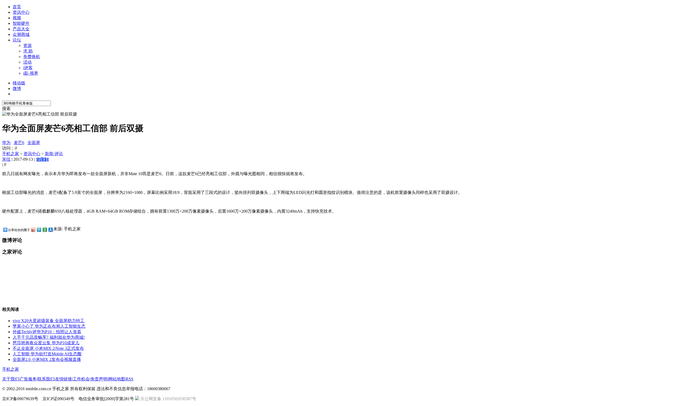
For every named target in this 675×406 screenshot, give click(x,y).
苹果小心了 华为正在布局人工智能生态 (49, 326)
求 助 (28, 51)
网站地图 (116, 379)
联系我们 (45, 379)
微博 (17, 88)
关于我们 (10, 379)
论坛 (17, 40)
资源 (27, 45)
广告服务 (28, 379)
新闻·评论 (54, 153)
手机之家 (10, 153)
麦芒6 (19, 142)
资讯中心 (21, 12)
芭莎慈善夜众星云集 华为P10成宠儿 (46, 343)
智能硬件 (21, 23)
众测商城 (21, 34)
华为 (6, 142)
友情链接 (63, 379)
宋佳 (6, 159)
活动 (27, 62)
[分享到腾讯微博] (39, 229)
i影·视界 (30, 73)
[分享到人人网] (50, 229)
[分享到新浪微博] (33, 229)
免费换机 (31, 56)
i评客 (28, 67)
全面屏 (33, 142)
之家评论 (12, 252)
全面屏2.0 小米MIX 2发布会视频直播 (47, 359)
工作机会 (81, 379)
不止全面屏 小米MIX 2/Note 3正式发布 (48, 348)
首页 (17, 6)
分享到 (42, 159)
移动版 (19, 83)
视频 (17, 18)
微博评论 (12, 240)
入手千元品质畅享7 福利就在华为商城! (49, 337)
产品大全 (21, 29)
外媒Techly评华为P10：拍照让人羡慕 (47, 331)
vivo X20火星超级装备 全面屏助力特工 (48, 320)
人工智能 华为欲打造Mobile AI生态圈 (47, 354)
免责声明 (98, 379)
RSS (129, 379)
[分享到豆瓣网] (44, 229)
